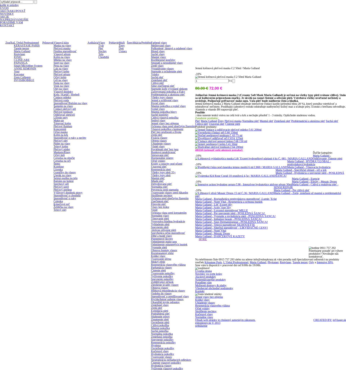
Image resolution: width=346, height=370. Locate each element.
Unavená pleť (159, 166)
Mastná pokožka (160, 328)
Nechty (102, 51)
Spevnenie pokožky (162, 279)
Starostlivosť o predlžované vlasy (170, 296)
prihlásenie (201, 325)
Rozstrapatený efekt (162, 253)
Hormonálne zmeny (162, 157)
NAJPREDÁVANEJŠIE (14, 19)
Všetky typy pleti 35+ (163, 172)
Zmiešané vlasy (160, 305)
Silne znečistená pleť (163, 85)
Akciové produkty (205, 276)
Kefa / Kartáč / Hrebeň (66, 94)
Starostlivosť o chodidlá (67, 195)
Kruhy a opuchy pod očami (166, 163)
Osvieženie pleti (160, 322)
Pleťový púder (62, 149)
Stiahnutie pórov (160, 316)
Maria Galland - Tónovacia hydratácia (309, 167)
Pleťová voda (61, 100)
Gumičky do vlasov (65, 172)
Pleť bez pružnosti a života (166, 132)
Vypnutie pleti (159, 247)
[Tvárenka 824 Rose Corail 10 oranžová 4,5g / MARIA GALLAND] (235, 175)
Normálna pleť (159, 186)
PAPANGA (21, 62)
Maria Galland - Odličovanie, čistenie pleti (327, 157)
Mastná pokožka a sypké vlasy (168, 106)
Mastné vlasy (158, 57)
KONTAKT (7, 25)
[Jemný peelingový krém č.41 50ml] (216, 144)
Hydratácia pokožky (162, 354)
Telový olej (60, 209)
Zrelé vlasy (157, 65)
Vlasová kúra (61, 42)
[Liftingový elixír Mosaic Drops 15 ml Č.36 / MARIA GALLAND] (234, 193)
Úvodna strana (203, 270)
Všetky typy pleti (160, 175)
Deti (121, 48)
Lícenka (58, 169)
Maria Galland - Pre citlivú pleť (291, 190)
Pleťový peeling (63, 189)
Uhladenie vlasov (161, 143)
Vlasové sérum (62, 54)
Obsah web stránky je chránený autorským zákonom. (225, 320)
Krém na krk (61, 134)
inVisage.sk (339, 320)
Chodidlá (103, 57)
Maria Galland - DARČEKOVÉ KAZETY (220, 236)
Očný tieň (59, 155)
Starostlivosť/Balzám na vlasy (70, 103)
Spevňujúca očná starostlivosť (168, 232)
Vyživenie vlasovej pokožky (167, 368)
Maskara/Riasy (62, 152)
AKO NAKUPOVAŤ (12, 10)
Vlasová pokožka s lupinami (167, 129)
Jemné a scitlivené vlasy (164, 100)
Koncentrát (60, 129)
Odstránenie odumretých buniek (169, 244)
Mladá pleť (157, 181)
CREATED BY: (322, 320)
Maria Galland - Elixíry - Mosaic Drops (314, 181)
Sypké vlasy (158, 108)
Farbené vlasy (159, 42)
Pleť (100, 48)
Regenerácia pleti (161, 169)
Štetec (57, 163)
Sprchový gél (61, 183)
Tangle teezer (21, 48)
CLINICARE (22, 59)
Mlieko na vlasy (63, 59)
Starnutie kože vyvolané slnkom (169, 88)
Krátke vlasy (158, 256)
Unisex (123, 51)
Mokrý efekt (158, 261)
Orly (311, 262)
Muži (122, 42)
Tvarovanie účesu (161, 258)
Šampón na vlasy (63, 106)
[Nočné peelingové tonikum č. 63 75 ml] (218, 135)
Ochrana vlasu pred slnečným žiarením (173, 126)
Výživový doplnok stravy (68, 192)
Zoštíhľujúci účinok (162, 281)
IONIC (18, 57)
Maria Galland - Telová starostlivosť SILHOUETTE (225, 224)
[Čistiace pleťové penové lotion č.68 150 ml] (221, 141)
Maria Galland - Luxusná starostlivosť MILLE (221, 210)
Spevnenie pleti (159, 227)
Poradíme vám (203, 282)
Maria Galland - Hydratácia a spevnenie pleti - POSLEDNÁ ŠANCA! (310, 174)
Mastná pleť (158, 178)
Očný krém (60, 77)
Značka (9, 42)
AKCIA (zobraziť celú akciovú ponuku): (219, 150)
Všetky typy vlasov (162, 97)
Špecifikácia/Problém (139, 42)
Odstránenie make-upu (164, 241)
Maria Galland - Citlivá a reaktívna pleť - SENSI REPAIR (306, 186)
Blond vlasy (158, 51)
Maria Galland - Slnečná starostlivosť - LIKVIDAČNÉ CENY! (231, 227)
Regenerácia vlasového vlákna (168, 264)
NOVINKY (7, 13)
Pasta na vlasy (62, 83)
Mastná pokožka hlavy (164, 111)
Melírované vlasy (161, 45)
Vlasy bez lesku (160, 207)
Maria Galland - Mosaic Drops (212, 233)
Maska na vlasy (62, 45)
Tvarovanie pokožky (163, 273)
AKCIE (4, 16)
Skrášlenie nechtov (161, 195)
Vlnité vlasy (158, 146)
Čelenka (58, 201)
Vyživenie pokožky (162, 276)
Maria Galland (22, 51)
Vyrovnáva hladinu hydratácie (168, 221)
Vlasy (101, 42)
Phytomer (273, 262)
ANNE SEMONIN (25, 68)
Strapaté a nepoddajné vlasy (167, 62)
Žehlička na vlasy (64, 207)
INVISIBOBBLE (24, 80)
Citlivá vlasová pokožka (164, 117)
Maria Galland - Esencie (306, 178)
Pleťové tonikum (63, 111)
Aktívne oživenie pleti (163, 230)
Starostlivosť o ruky (65, 198)
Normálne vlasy (160, 215)
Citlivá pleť (157, 83)
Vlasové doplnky (63, 91)
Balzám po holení (64, 181)
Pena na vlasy (61, 65)
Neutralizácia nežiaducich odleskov (171, 359)
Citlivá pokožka (160, 325)
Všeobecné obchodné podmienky (214, 288)
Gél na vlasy (61, 80)
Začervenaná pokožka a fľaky (168, 91)
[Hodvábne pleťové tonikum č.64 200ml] (219, 147)
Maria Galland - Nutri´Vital (210, 230)
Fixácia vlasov (159, 137)
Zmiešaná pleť (159, 80)
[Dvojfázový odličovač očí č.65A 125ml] (219, 138)
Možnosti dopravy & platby (211, 285)
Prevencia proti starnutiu (165, 189)
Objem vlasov (159, 140)
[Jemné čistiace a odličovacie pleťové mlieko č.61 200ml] (228, 129)
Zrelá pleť (156, 134)
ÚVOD (4, 8)
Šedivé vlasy (158, 120)
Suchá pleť (157, 77)
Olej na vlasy (61, 88)
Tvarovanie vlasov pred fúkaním (169, 192)
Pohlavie (114, 42)
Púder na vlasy (62, 143)
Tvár (101, 45)
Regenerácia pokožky (163, 342)
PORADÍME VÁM (11, 22)
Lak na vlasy (61, 68)
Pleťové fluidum (63, 126)
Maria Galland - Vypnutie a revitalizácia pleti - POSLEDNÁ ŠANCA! (235, 216)
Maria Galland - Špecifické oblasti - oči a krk (301, 170)
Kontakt (199, 291)
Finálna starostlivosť (65, 51)
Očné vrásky (158, 160)
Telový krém (61, 146)
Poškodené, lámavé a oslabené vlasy (171, 48)
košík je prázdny (9, 5)
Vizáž (154, 209)
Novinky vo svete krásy (208, 273)
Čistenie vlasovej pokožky (166, 362)
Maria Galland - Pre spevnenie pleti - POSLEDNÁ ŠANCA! (230, 213)
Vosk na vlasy (61, 85)
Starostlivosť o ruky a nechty (70, 137)
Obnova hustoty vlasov (164, 250)
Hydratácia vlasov (161, 365)
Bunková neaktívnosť (163, 152)
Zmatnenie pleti (160, 319)
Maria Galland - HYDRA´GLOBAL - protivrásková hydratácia (309, 163)
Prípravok (48, 42)
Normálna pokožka (162, 333)
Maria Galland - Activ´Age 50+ (213, 207)
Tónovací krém (62, 123)
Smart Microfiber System (28, 65)
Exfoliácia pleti (159, 310)
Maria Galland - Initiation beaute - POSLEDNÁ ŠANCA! (228, 219)
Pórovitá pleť (158, 204)
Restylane (19, 54)
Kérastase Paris (213, 262)
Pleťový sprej (61, 186)
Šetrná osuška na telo (65, 178)
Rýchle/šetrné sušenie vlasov (167, 299)
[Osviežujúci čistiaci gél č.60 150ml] (216, 132)
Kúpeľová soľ (62, 204)
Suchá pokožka (159, 331)
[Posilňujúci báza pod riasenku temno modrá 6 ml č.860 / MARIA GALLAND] (241, 167)
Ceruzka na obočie (64, 157)
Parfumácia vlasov (161, 267)
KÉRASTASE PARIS (27, 45)
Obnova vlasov (159, 287)
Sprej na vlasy (62, 62)
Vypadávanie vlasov (162, 68)
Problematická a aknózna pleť (168, 94)
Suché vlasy (158, 54)
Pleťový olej (61, 140)
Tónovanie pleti (160, 218)
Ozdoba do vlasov (161, 293)
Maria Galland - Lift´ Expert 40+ (213, 204)
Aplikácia (92, 42)
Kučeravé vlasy (160, 351)
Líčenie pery (61, 117)
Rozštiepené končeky (163, 59)
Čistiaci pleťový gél (65, 108)
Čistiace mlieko (62, 97)
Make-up (59, 120)
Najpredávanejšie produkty (210, 279)
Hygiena (156, 345)
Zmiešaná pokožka (161, 336)
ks (230, 81)
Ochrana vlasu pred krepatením (169, 212)
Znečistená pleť (160, 201)
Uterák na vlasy (62, 175)
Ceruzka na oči (62, 160)
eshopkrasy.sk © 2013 (207, 323)
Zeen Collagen (22, 77)
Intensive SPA (325, 262)
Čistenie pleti (158, 270)
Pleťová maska (62, 48)
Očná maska (61, 132)
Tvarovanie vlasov (161, 356)
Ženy (122, 45)
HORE (203, 239)
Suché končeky (159, 114)
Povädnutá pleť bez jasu (164, 149)
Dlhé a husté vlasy (161, 235)
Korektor (59, 166)
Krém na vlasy (62, 57)
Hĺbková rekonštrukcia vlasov (168, 290)
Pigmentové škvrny (162, 238)
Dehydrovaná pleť (161, 183)
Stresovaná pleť (160, 155)
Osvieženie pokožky (162, 348)
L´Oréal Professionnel (26, 42)
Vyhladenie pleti (160, 224)
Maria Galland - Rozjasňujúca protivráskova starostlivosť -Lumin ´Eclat (236, 198)
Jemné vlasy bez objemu (165, 123)
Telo (100, 54)
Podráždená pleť (160, 313)
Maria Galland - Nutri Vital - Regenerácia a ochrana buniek (229, 201)
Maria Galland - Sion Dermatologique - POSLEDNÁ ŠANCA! (231, 221)
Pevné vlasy (158, 103)
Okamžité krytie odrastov (165, 302)
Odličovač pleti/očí (64, 114)
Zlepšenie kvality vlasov (165, 284)
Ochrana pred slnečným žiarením (169, 198)
